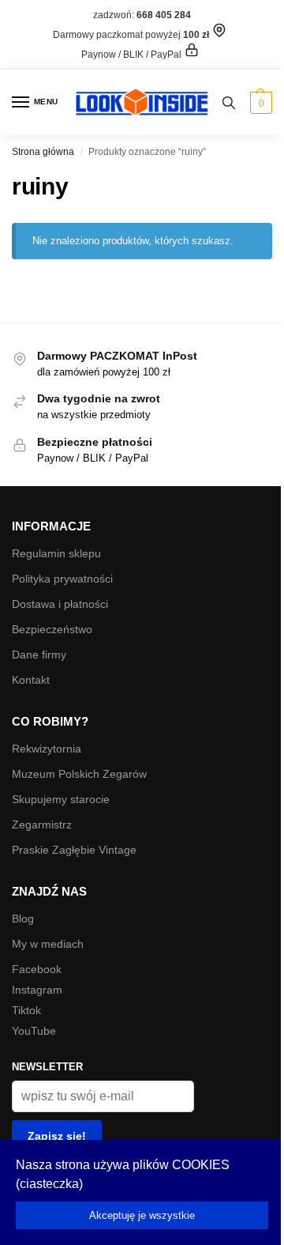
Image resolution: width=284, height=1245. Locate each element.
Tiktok (26, 1010)
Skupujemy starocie (61, 799)
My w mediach (48, 944)
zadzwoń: (142, 15)
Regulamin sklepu (56, 553)
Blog (23, 918)
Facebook (37, 969)
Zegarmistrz (42, 824)
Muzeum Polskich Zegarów (79, 774)
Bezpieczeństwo (52, 629)
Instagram (37, 989)
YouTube (34, 1030)
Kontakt (31, 679)
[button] (259, 103)
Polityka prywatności (62, 578)
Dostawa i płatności (60, 604)
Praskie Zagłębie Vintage (74, 849)
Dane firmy (39, 654)
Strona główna (43, 151)
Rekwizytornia (46, 748)
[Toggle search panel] (229, 102)
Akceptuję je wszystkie (142, 1215)
